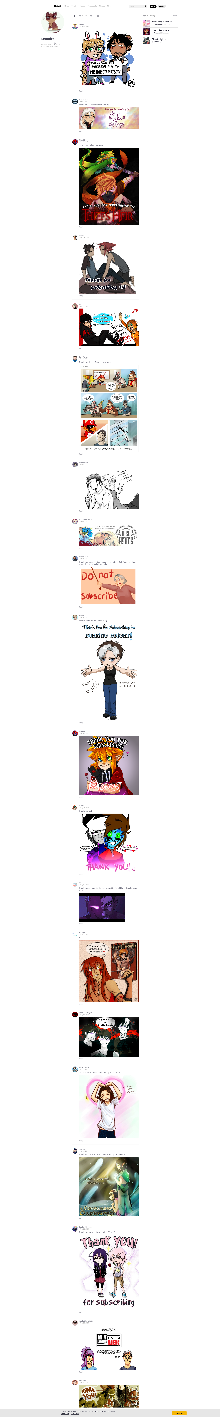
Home (67, 6)
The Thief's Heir (160, 30)
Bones (81, 25)
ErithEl (81, 616)
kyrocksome (84, 1067)
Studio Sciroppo (85, 1227)
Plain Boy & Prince (161, 21)
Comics (74, 6)
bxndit (81, 806)
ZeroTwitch (83, 357)
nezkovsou (83, 463)
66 (80, 883)
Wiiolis (81, 235)
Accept (179, 1413)
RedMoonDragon (85, 1013)
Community (92, 6)
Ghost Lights (158, 39)
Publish (161, 6)
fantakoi (157, 42)
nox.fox (82, 1149)
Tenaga (82, 933)
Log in (153, 6)
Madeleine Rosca (85, 520)
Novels (82, 6)
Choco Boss (83, 557)
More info (65, 1414)
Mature (102, 6)
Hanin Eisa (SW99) (86, 1321)
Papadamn (83, 100)
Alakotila (82, 1381)
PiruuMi (82, 140)
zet (80, 304)
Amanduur (158, 24)
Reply (81, 91)
